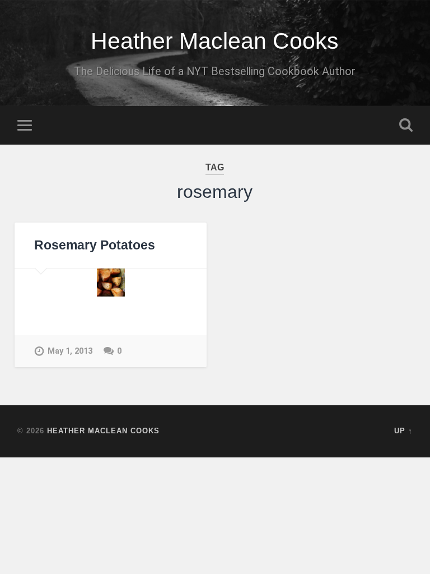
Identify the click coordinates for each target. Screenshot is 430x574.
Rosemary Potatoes (94, 245)
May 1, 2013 (70, 351)
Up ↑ (403, 431)
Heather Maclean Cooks (215, 41)
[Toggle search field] (406, 125)
